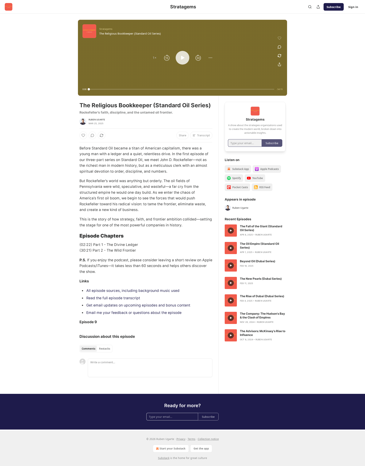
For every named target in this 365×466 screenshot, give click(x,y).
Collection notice (208, 439)
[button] (154, 57)
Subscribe (334, 7)
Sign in (353, 7)
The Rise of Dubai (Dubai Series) (262, 296)
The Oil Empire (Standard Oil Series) (259, 245)
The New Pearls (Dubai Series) (261, 278)
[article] (255, 230)
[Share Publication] (318, 7)
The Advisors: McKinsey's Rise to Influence (262, 333)
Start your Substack (172, 448)
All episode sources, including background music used (132, 290)
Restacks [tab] (104, 348)
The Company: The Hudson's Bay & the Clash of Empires (262, 315)
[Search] (310, 7)
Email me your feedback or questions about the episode (134, 312)
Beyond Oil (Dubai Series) (257, 261)
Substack (163, 458)
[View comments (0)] (279, 47)
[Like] (83, 135)
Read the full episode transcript (113, 298)
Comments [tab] (88, 348)
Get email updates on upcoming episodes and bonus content (138, 305)
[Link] (74, 236)
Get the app (201, 448)
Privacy (180, 439)
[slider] (181, 89)
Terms (191, 439)
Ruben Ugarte (97, 119)
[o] (231, 230)
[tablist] (95, 348)
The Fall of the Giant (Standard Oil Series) (261, 228)
